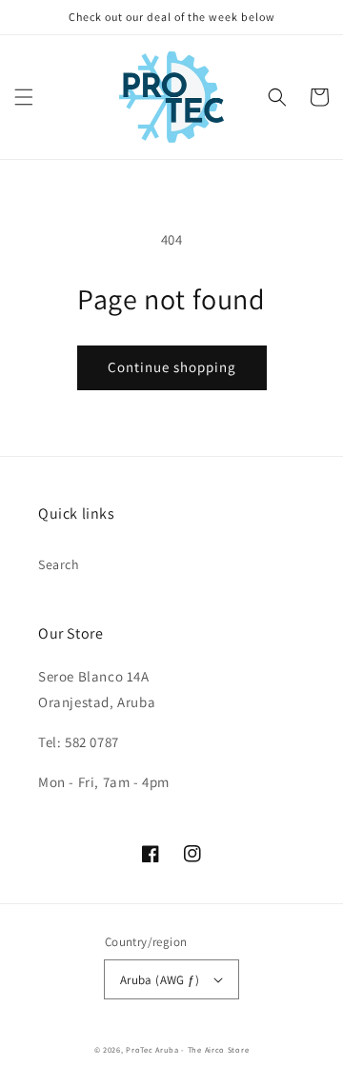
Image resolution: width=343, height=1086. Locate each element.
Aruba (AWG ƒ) (159, 980)
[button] (24, 97)
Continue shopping (172, 367)
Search (59, 564)
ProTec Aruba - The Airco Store (187, 1049)
